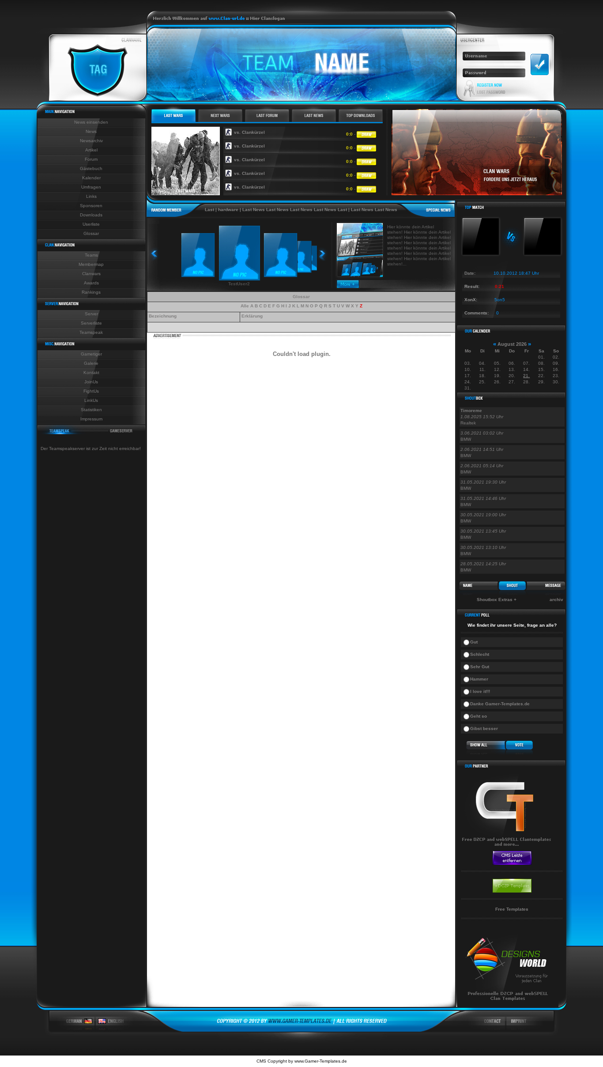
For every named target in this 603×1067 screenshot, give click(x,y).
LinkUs (91, 400)
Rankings (91, 292)
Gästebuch (91, 168)
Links (91, 196)
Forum (91, 159)
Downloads (91, 214)
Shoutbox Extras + (496, 599)
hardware (214, 209)
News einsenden (91, 122)
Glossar (91, 233)
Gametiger (91, 354)
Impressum (91, 418)
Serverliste (91, 323)
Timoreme (471, 410)
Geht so (478, 716)
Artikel (91, 150)
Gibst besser (484, 728)
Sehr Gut (479, 666)
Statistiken (91, 409)
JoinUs (91, 381)
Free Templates (511, 909)
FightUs (91, 391)
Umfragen (91, 187)
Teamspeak (91, 332)
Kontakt (91, 372)
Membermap (91, 264)
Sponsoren (91, 205)
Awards (91, 282)
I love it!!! (480, 691)
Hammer (479, 679)
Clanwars (91, 273)
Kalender (91, 177)
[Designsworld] (507, 1005)
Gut (474, 641)
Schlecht (479, 654)
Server (91, 313)
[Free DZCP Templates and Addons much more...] (301, 1030)
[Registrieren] (489, 85)
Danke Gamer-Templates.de (500, 703)
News (91, 131)
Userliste (91, 224)
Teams (91, 255)
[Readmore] (348, 286)
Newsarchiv (91, 140)
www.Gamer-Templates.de (320, 1061)
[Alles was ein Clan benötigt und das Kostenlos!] (507, 848)
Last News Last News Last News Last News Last (280, 209)
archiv (556, 599)
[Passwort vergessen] (491, 92)
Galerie (91, 363)
